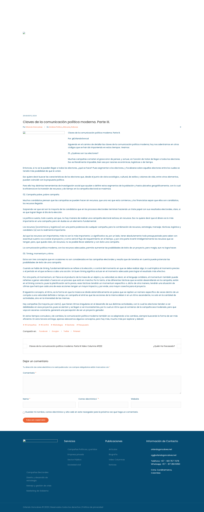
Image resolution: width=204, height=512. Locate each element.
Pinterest (76, 331)
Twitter (66, 331)
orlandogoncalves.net (161, 449)
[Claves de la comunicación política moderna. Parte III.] (102, 71)
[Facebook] (167, 2)
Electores (70, 325)
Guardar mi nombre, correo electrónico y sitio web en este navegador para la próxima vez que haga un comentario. (81, 412)
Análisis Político (55, 127)
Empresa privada (76, 454)
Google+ (55, 331)
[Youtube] (175, 2)
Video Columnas (117, 459)
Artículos (113, 449)
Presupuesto (83, 325)
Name (26, 399)
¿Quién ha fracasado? (164, 346)
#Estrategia (58, 325)
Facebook (43, 331)
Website (135, 399)
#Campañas (30, 325)
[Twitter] (179, 2)
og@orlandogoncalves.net (99, 2)
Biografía (113, 454)
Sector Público (74, 459)
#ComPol (45, 325)
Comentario (29, 372)
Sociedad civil (74, 464)
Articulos (66, 127)
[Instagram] (171, 2)
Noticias (74, 127)
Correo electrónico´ (88, 399)
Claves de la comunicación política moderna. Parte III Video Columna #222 (65, 346)
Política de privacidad (92, 507)
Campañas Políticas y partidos (82, 449)
